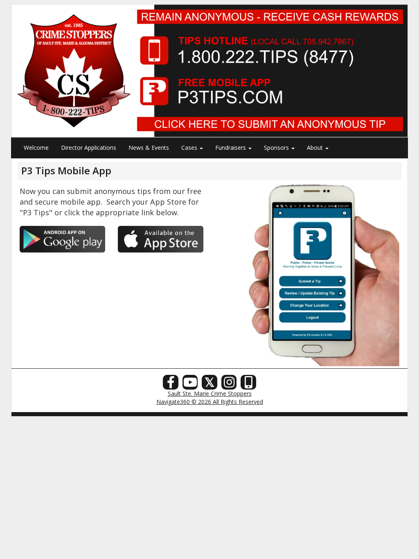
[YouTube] (190, 384)
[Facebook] (170, 384)
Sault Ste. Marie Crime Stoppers (210, 393)
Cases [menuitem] (190, 147)
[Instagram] (229, 384)
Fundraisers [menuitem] (231, 147)
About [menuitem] (315, 147)
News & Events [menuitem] (148, 147)
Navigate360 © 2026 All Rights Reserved (209, 402)
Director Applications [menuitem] (88, 147)
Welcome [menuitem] (36, 147)
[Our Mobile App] (248, 384)
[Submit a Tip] (209, 70)
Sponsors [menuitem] (277, 147)
